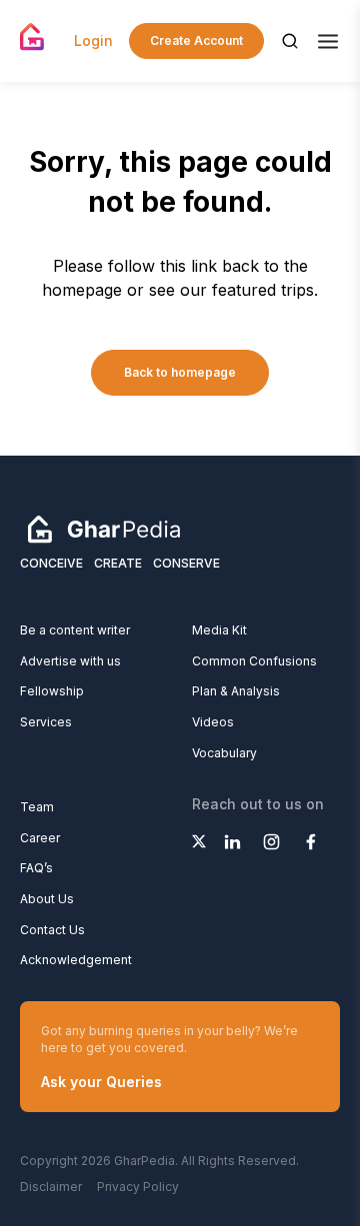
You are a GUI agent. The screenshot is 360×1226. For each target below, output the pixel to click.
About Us (47, 898)
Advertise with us (70, 660)
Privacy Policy (138, 1186)
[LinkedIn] (232, 841)
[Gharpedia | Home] (32, 37)
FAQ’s (36, 867)
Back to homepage (180, 372)
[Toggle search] (290, 41)
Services (46, 721)
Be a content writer (75, 629)
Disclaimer (51, 1186)
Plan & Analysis (236, 690)
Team (37, 806)
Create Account (196, 40)
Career (40, 837)
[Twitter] (199, 841)
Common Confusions (254, 660)
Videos (213, 721)
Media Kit (219, 629)
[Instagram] (271, 841)
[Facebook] (310, 841)
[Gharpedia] (104, 528)
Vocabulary (224, 752)
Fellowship (52, 690)
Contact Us (52, 929)
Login (93, 40)
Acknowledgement (76, 959)
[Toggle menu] (328, 41)
